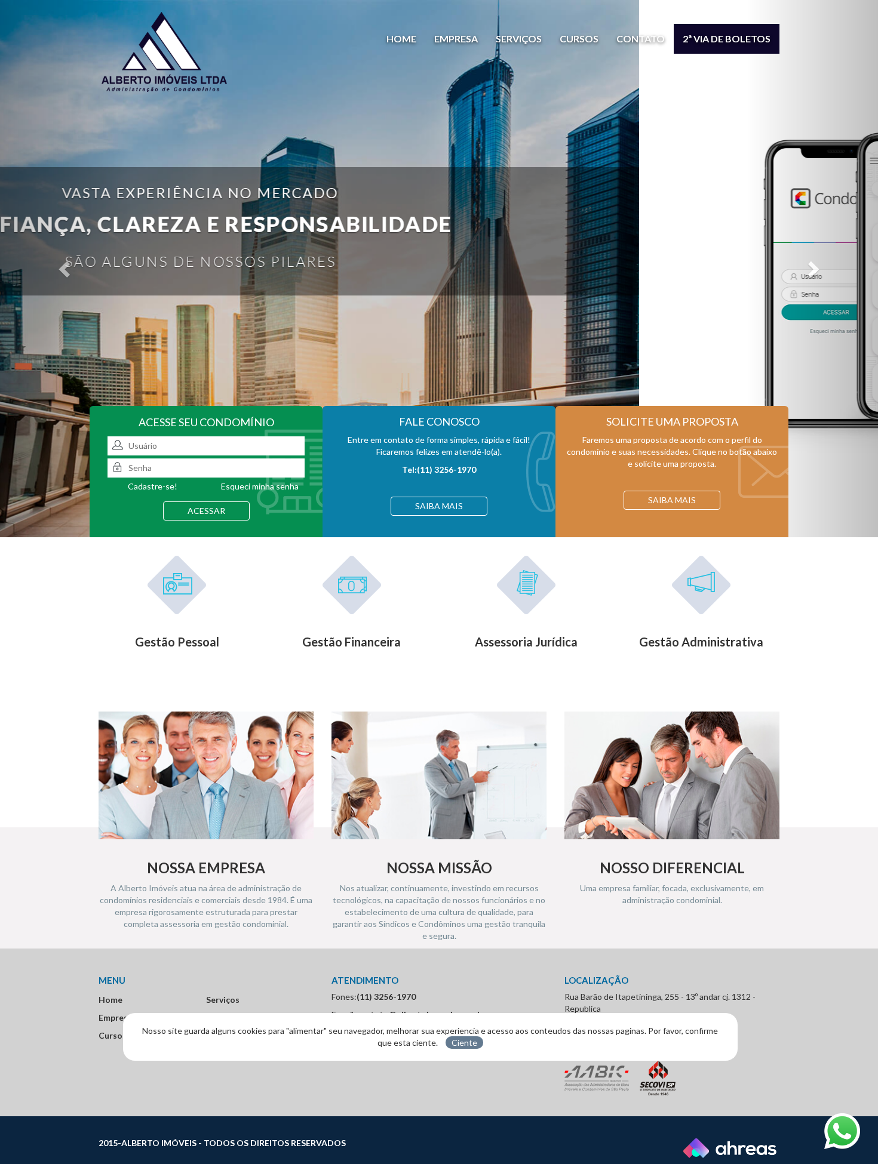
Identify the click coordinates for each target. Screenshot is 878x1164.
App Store (490, 366)
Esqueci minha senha (260, 486)
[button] (66, 268)
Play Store (564, 366)
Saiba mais (439, 506)
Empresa (456, 38)
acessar (206, 511)
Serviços (519, 38)
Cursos (579, 38)
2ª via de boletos (726, 38)
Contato (640, 38)
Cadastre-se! (152, 486)
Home (401, 38)
